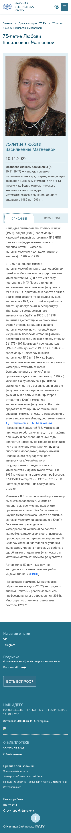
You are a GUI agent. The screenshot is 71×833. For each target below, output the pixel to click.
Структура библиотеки (18, 810)
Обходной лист (12, 787)
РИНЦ (34, 574)
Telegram (9, 645)
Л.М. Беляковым (40, 423)
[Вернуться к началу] (35, 815)
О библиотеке (12, 754)
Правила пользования (18, 766)
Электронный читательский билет (23, 776)
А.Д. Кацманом (16, 423)
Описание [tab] (19, 218)
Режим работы (13, 799)
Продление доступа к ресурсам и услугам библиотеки (35, 781)
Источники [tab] (52, 218)
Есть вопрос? (19, 681)
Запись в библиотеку (15, 771)
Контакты (10, 805)
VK (5, 639)
